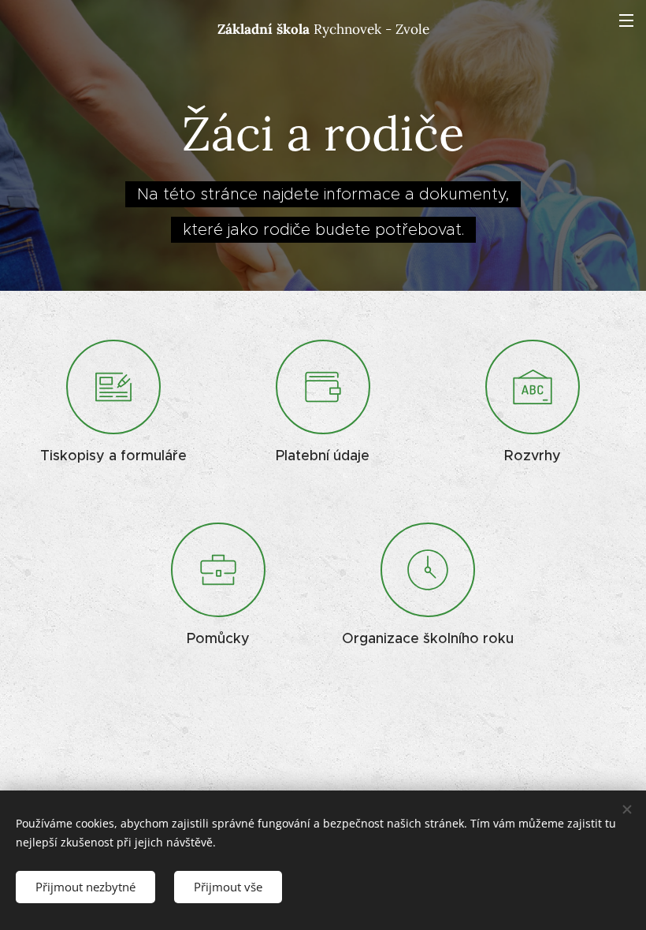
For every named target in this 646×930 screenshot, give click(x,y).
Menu (626, 19)
